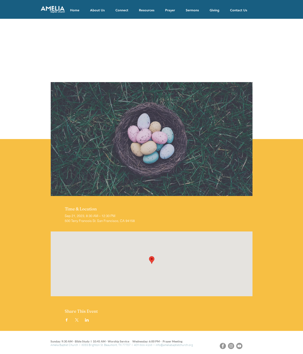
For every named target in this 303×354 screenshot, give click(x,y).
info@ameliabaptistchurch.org (174, 345)
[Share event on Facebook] (67, 320)
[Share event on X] (77, 320)
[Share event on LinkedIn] (87, 320)
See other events (151, 62)
